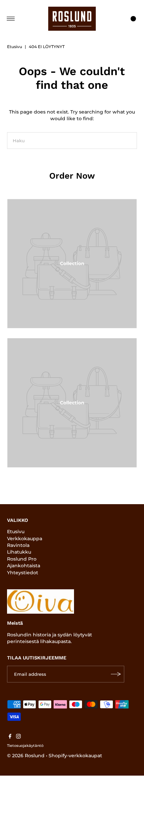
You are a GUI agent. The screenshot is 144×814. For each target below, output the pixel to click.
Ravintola (18, 545)
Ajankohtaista (23, 565)
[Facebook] (10, 737)
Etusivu (14, 46)
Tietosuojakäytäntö (25, 745)
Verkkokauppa (24, 538)
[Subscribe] (115, 674)
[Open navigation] (11, 18)
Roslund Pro (22, 559)
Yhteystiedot (22, 572)
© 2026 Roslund (26, 755)
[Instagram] (18, 737)
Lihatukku (19, 552)
